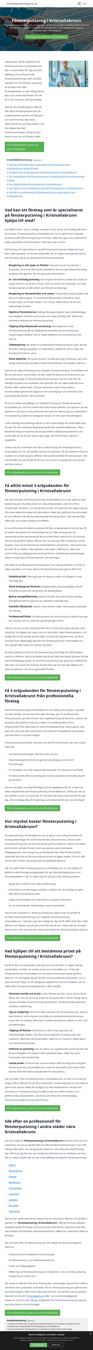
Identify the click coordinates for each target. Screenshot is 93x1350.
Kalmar (13, 1176)
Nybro (12, 1164)
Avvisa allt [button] (55, 1345)
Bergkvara (14, 1182)
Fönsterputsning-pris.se (22, 3)
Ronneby (14, 1205)
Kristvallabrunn (36, 1295)
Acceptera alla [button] (38, 1345)
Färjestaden (15, 1188)
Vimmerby (14, 1211)
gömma (37, 160)
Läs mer (70, 1340)
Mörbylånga (15, 1170)
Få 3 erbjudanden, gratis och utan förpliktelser (46, 37)
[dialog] (46, 1340)
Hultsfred (14, 1193)
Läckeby (13, 1199)
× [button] (90, 1334)
